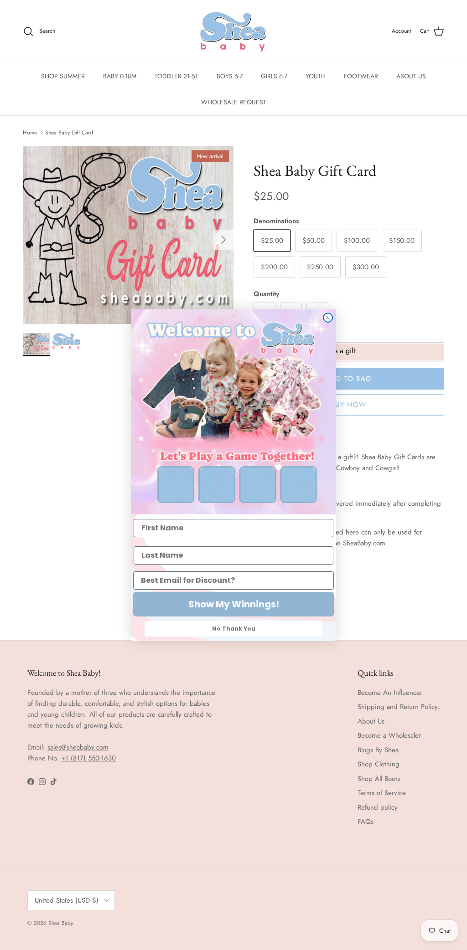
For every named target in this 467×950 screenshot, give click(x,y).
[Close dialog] (327, 317)
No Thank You (233, 628)
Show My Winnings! (233, 604)
